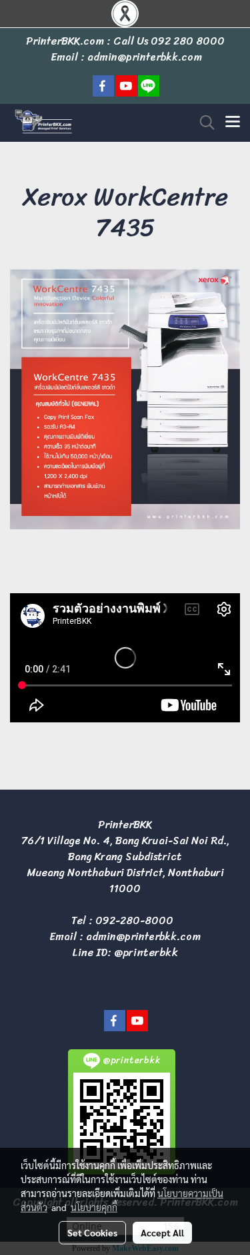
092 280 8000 (188, 41)
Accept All (162, 1232)
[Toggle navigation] (232, 122)
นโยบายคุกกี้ (94, 1207)
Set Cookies (92, 1232)
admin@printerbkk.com (143, 936)
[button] (202, 122)
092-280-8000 (134, 920)
